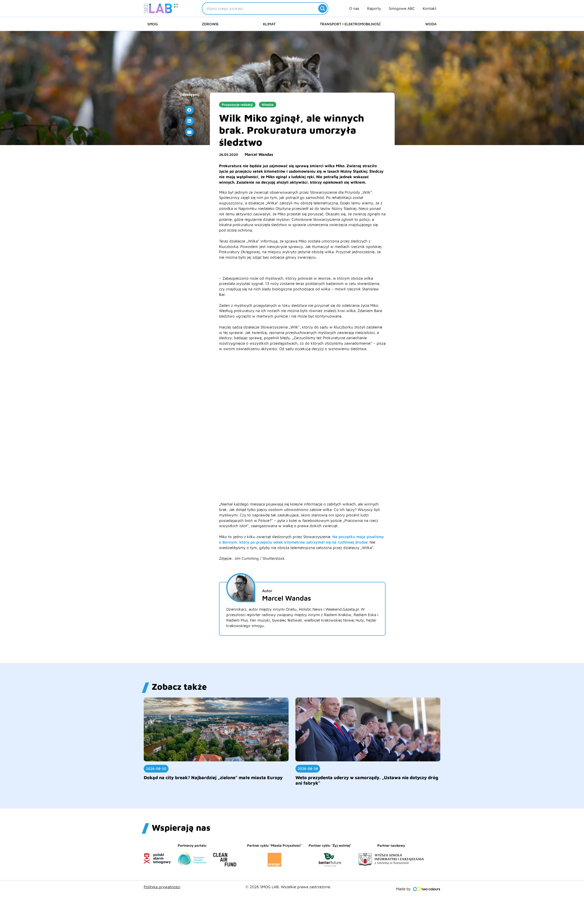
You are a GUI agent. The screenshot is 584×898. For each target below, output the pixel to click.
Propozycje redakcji (237, 105)
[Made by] (426, 889)
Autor (267, 590)
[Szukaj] (322, 8)
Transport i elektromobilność (350, 24)
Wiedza (268, 105)
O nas (354, 8)
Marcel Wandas (259, 154)
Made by (403, 889)
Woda (431, 24)
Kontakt (429, 8)
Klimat (269, 24)
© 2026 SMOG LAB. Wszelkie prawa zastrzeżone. (288, 887)
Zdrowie (210, 24)
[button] (189, 110)
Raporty (374, 8)
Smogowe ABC (402, 8)
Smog (152, 24)
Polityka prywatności (162, 887)
